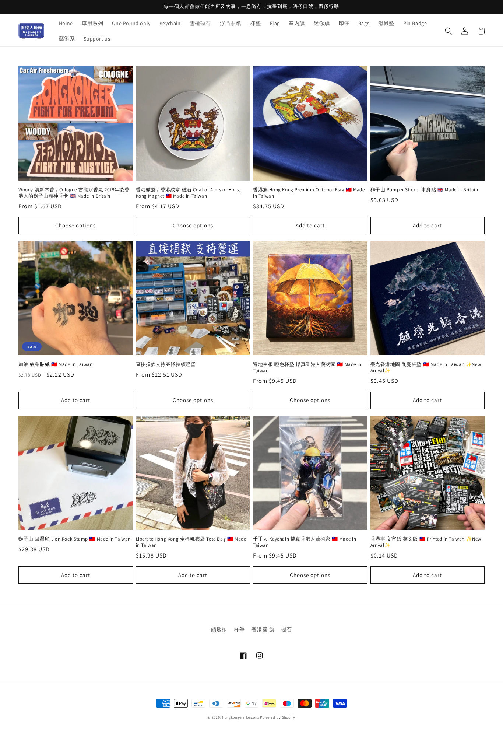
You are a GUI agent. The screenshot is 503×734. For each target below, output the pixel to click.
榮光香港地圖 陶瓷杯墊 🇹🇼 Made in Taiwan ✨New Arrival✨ (425, 367)
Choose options (75, 225)
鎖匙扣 (219, 629)
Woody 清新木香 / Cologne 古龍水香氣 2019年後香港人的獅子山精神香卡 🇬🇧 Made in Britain (73, 193)
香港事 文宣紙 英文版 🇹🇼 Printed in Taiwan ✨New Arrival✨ (426, 542)
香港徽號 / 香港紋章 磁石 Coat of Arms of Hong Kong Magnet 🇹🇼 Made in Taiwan (188, 193)
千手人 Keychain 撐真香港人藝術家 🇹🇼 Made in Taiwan (304, 542)
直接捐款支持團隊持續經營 (166, 364)
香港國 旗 (263, 629)
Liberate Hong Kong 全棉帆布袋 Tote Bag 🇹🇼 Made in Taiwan (191, 542)
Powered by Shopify (277, 717)
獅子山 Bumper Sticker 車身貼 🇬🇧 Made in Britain (424, 190)
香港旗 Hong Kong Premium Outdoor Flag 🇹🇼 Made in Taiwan (309, 193)
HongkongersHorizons (240, 717)
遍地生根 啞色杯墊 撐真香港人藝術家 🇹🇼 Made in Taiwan (307, 367)
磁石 (286, 629)
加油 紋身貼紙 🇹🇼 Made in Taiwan (55, 364)
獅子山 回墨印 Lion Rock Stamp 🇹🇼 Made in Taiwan (74, 539)
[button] (448, 31)
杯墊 (239, 629)
